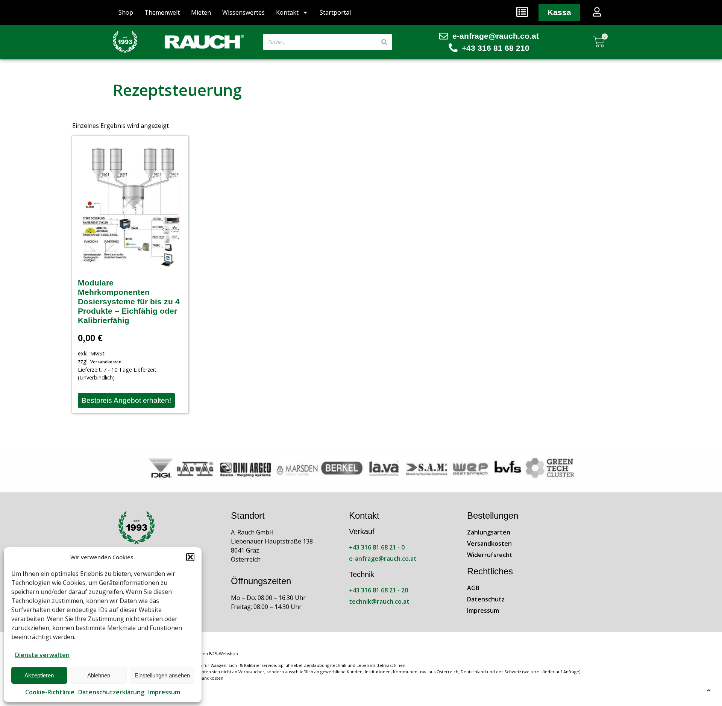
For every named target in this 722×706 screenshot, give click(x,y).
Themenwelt (162, 12)
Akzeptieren (39, 675)
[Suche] (384, 42)
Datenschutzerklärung (111, 692)
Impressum (164, 692)
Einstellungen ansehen (162, 675)
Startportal (335, 12)
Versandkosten (105, 361)
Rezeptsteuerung (177, 89)
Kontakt (287, 12)
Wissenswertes (243, 12)
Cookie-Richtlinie (49, 692)
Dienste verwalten (42, 655)
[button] (190, 557)
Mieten (201, 12)
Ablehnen (98, 675)
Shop (125, 12)
